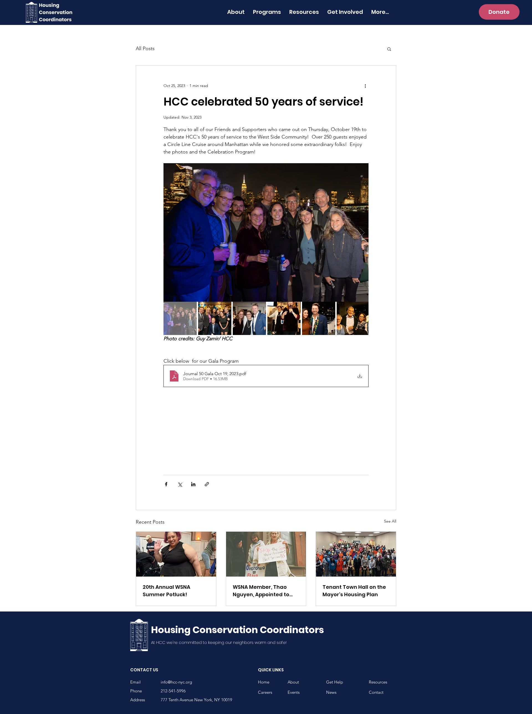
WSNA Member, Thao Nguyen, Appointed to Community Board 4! (261, 591)
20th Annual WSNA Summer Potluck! (166, 591)
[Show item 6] (353, 318)
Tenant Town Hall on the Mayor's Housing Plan (354, 591)
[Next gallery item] (362, 232)
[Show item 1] (180, 318)
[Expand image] (266, 232)
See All (390, 521)
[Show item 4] (284, 318)
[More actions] (365, 85)
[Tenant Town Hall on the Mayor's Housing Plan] (356, 554)
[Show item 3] (249, 318)
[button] (389, 49)
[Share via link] (206, 484)
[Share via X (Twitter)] (179, 484)
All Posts (145, 48)
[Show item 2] (214, 318)
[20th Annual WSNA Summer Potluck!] (176, 554)
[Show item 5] (318, 318)
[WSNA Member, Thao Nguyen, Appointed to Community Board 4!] (266, 554)
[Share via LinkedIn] (193, 484)
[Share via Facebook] (166, 484)
